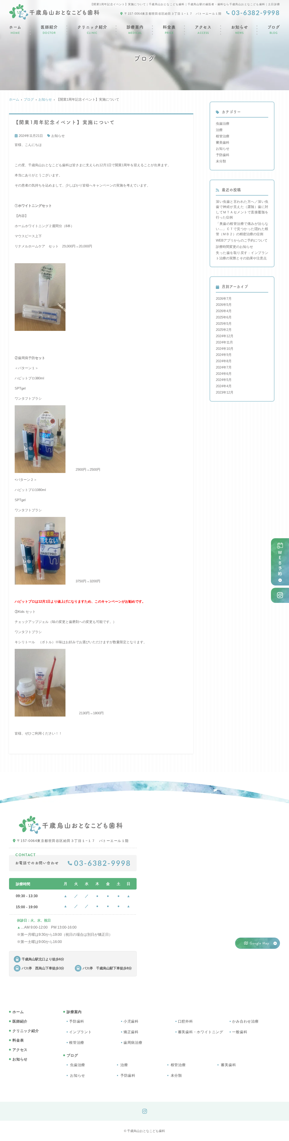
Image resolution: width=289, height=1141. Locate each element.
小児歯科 (131, 1021)
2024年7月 (224, 367)
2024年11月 (224, 342)
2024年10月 (224, 348)
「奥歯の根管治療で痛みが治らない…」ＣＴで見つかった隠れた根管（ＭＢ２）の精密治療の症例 (242, 229)
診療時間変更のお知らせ (234, 247)
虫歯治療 (222, 123)
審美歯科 (222, 142)
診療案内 (135, 30)
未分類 (221, 161)
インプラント (80, 1032)
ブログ (273, 30)
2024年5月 (224, 380)
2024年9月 (224, 355)
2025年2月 (224, 330)
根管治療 (222, 136)
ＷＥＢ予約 (280, 563)
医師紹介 (49, 30)
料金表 (169, 30)
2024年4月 (224, 386)
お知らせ (239, 30)
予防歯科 (222, 155)
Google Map (259, 943)
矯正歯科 (131, 1032)
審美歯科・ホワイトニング (201, 1032)
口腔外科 (185, 1021)
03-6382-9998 (102, 863)
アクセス (203, 30)
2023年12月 (224, 392)
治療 (219, 130)
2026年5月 (224, 305)
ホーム (15, 30)
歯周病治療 (133, 1042)
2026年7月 (224, 298)
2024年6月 (224, 374)
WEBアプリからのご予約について (242, 240)
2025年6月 (224, 317)
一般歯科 (239, 1032)
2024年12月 (224, 336)
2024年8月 (224, 361)
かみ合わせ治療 (245, 1021)
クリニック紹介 (92, 30)
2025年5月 (224, 323)
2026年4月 (224, 311)
